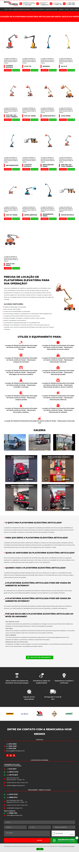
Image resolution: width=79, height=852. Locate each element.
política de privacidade (68, 846)
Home (6, 9)
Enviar (39, 840)
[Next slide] (72, 442)
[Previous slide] (6, 442)
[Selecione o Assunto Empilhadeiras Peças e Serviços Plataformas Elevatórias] (63, 827)
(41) (11, 744)
